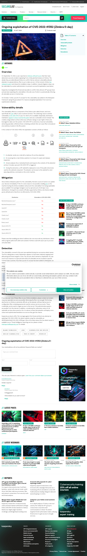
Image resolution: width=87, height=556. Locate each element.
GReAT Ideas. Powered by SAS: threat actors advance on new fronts (72, 159)
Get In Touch (66, 6)
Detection (63, 48)
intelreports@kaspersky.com (10, 324)
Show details (73, 284)
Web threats (26, 541)
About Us (52, 12)
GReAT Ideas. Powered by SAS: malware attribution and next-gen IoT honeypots (71, 146)
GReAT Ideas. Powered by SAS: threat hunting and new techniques (72, 174)
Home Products (25, 1)
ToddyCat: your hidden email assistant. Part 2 (42, 500)
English (82, 6)
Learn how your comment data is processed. (38, 375)
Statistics (69, 537)
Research (47, 541)
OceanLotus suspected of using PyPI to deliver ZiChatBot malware (74, 225)
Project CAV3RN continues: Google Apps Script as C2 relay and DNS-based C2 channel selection (75, 206)
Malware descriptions (51, 531)
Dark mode (76, 6)
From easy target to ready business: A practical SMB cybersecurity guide (31, 463)
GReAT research (7, 30)
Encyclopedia (70, 539)
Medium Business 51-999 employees (60, 1)
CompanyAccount (56, 6)
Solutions (4, 12)
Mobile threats (27, 533)
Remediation (64, 52)
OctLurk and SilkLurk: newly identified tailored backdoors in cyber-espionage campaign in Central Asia (75, 315)
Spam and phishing (28, 537)
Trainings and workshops (12, 458)
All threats (26, 546)
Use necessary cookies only (18, 290)
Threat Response (71, 529)
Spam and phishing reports (52, 537)
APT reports (48, 529)
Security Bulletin (50, 533)
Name (3, 360)
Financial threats (28, 535)
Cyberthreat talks (31, 458)
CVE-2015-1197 (13, 115)
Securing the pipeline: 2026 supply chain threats (74, 462)
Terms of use (62, 551)
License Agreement (73, 551)
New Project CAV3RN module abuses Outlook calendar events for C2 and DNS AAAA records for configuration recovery (75, 216)
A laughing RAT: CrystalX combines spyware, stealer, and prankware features (75, 241)
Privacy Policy (54, 551)
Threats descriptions (73, 541)
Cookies (83, 551)
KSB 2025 (69, 543)
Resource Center (41, 12)
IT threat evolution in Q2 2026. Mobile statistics (75, 426)
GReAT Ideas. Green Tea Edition (71, 132)
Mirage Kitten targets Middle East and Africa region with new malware (75, 323)
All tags (69, 531)
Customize (42, 290)
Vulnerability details (66, 42)
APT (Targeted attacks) (30, 529)
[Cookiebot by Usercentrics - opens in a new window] (73, 265)
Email (30, 360)
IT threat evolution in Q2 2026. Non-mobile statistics (53, 426)
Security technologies (51, 539)
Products (22, 12)
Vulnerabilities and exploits (31, 543)
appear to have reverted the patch (19, 118)
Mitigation (64, 45)
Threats (25, 526)
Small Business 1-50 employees (40, 1)
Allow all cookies (68, 290)
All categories (49, 546)
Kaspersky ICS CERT (73, 546)
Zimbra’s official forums (34, 76)
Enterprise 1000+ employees (78, 1)
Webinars (69, 533)
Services (31, 12)
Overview (63, 39)
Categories (48, 526)
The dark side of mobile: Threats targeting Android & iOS (53, 463)
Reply (3, 385)
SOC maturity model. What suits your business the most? (11, 462)
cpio (12, 113)
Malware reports (49, 423)
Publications (48, 543)
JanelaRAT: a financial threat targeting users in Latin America (75, 233)
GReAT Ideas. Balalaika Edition (70, 123)
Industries (13, 12)
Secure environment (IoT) (30, 531)
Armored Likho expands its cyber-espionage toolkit (74, 298)
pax (47, 184)
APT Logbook (70, 535)
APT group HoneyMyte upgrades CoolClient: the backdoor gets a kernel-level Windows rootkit (14, 483)
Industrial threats (28, 539)
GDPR (61, 12)
